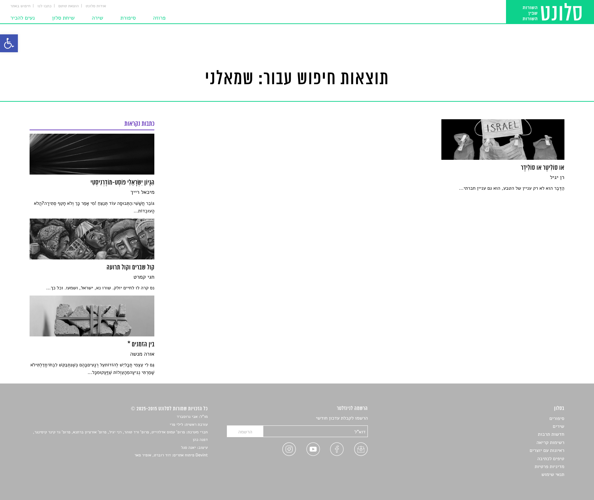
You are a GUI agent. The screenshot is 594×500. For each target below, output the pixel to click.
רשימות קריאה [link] (550, 442)
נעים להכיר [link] (22, 18)
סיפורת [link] (128, 18)
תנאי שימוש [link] (552, 474)
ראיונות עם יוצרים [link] (547, 450)
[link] (9, 43)
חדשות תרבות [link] (551, 434)
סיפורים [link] (556, 418)
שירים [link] (558, 426)
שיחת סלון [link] (63, 18)
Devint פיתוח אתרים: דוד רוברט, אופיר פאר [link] (171, 455)
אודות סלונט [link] (96, 6)
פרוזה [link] (159, 18)
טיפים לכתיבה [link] (550, 458)
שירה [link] (97, 18)
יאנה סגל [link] (188, 448)
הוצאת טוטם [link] (68, 6)
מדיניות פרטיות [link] (549, 466)
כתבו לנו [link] (44, 6)
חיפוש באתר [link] (20, 6)
